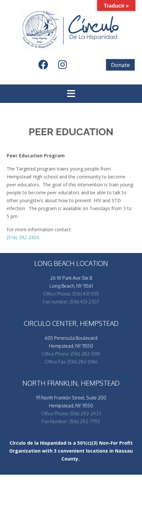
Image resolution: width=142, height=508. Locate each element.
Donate (120, 65)
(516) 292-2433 (23, 237)
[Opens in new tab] (46, 66)
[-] (71, 30)
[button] (71, 93)
